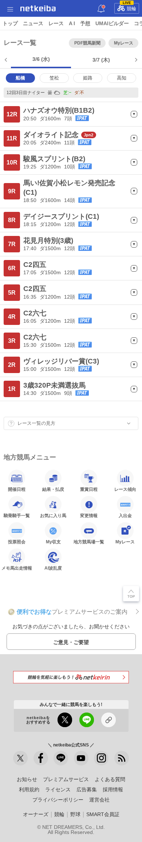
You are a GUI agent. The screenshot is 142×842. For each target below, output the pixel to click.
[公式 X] (20, 758)
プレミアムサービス (66, 779)
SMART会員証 (102, 814)
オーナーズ (35, 814)
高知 (121, 78)
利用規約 (29, 789)
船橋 (20, 78)
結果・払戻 (53, 489)
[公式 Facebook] (40, 758)
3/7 (101, 60)
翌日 (135, 59)
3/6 (41, 59)
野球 (75, 814)
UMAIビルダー (112, 23)
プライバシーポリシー (57, 800)
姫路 (87, 78)
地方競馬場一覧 (89, 541)
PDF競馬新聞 (87, 43)
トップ (10, 23)
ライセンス (58, 789)
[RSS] (121, 758)
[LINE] (61, 758)
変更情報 (89, 515)
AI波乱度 (53, 568)
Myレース (123, 43)
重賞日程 (89, 489)
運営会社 (99, 800)
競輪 (130, 7)
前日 (6, 59)
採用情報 (113, 789)
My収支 (53, 541)
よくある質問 (110, 779)
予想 (85, 23)
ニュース (33, 23)
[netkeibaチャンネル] (81, 758)
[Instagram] (101, 758)
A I (72, 23)
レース (56, 23)
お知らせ (27, 779)
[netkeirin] (71, 677)
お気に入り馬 (53, 515)
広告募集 (86, 789)
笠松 (54, 78)
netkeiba (38, 8)
